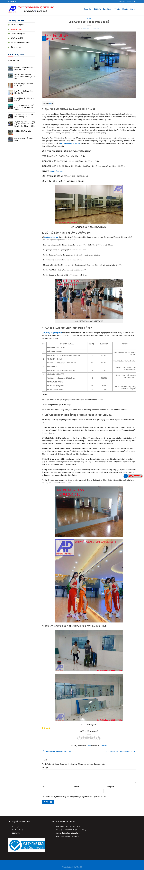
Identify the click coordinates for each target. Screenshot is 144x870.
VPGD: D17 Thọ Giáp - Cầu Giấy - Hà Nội (68, 827)
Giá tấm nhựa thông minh (20, 43)
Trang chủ (87, 9)
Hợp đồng (122, 1)
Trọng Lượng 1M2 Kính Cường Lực (119, 751)
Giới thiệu (97, 9)
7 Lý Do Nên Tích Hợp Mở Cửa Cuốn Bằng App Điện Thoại (24, 107)
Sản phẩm (107, 9)
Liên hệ (132, 9)
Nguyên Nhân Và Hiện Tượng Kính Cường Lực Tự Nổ (24, 76)
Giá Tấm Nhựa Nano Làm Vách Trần (24, 85)
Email (76, 787)
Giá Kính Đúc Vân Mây (22, 131)
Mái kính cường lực (17, 25)
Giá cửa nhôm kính (17, 38)
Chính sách (130, 1)
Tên (43, 787)
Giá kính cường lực (18, 34)
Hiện (50, 103)
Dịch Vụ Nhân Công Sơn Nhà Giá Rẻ (23, 92)
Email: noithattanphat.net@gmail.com (68, 833)
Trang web (110, 787)
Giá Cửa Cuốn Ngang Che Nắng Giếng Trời (23, 68)
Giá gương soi (16, 47)
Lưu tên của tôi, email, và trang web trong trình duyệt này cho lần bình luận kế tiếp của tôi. (75, 797)
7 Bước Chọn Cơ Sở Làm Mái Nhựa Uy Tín (23, 116)
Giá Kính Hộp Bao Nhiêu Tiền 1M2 (58, 751)
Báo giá (125, 9)
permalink (104, 746)
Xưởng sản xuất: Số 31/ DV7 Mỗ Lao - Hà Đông (71, 830)
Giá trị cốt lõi (16, 833)
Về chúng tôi (16, 827)
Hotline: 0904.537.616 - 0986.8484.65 (67, 836)
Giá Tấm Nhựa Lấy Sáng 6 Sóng (24, 139)
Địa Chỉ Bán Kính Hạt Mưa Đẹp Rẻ (24, 99)
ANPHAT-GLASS (76, 867)
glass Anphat (97, 28)
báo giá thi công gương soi (70, 143)
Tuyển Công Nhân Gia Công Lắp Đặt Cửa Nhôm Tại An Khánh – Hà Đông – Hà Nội (24, 124)
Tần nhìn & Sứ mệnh (18, 830)
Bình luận (45, 768)
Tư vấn (117, 9)
